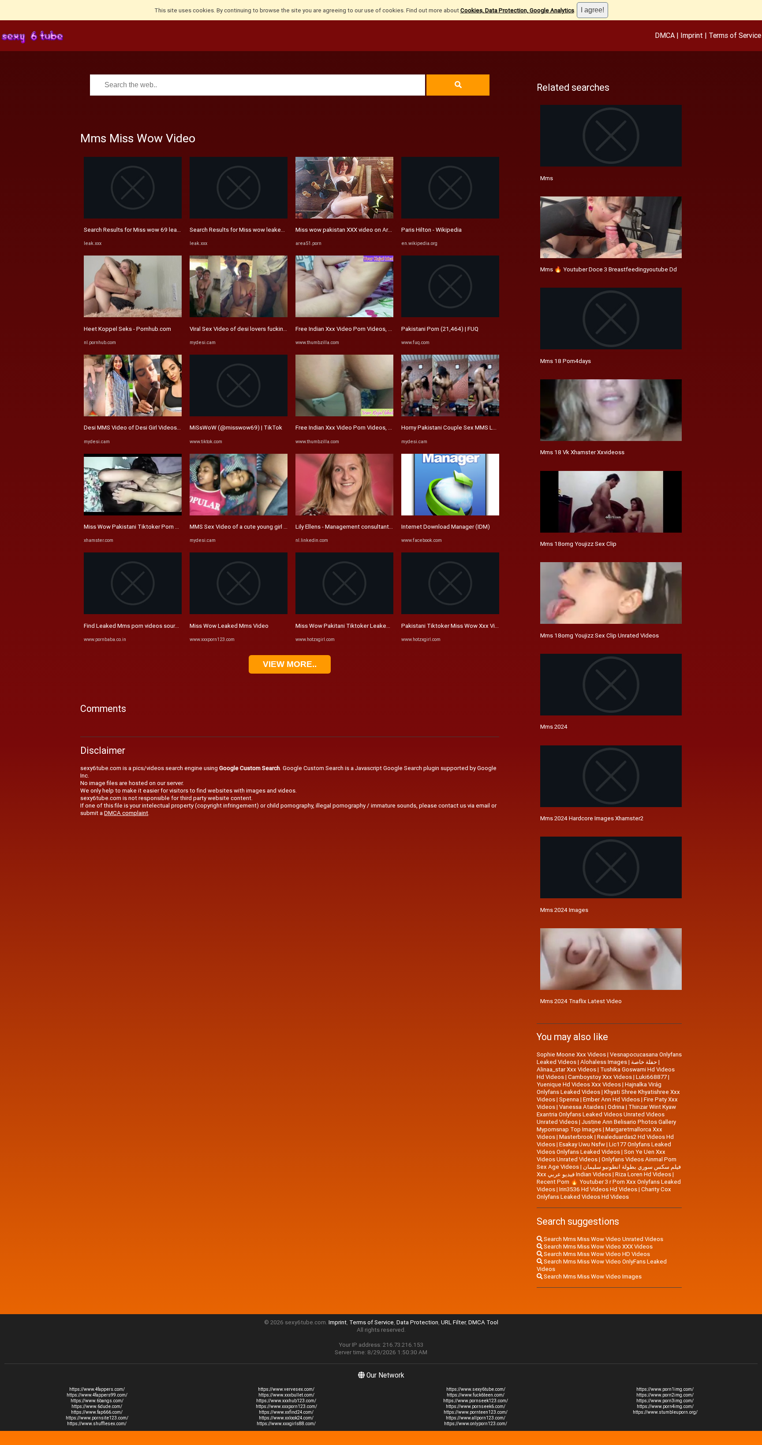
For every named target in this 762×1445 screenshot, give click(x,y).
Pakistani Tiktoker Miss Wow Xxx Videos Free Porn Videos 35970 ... (490, 626)
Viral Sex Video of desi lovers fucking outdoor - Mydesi (261, 329)
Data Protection (417, 1322)
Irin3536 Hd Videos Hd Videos (598, 1189)
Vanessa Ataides (581, 1107)
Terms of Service (735, 35)
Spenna (569, 1099)
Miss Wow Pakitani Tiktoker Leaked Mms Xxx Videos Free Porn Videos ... (391, 626)
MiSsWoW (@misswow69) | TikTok (236, 427)
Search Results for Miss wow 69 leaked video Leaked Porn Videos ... (173, 229)
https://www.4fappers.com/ (97, 1389)
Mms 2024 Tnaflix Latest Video (581, 1001)
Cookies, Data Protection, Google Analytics (517, 10)
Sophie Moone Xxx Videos (571, 1054)
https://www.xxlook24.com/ (286, 1418)
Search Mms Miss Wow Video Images (592, 1276)
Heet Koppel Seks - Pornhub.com (127, 329)
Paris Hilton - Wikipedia (431, 229)
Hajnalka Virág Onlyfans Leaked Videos (599, 1088)
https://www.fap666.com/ (97, 1412)
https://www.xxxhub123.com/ (286, 1401)
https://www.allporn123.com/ (475, 1418)
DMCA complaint (126, 813)
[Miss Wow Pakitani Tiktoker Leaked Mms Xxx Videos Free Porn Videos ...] (344, 612)
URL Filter (453, 1322)
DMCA (665, 35)
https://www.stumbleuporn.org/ (665, 1412)
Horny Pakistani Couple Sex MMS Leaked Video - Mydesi (475, 427)
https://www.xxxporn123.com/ (286, 1406)
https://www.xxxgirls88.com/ (286, 1423)
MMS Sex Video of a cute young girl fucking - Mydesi (258, 526)
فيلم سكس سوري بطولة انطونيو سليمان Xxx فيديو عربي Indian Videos (609, 1170)
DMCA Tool (483, 1322)
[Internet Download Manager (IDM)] (450, 513)
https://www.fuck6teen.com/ (475, 1395)
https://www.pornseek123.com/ (475, 1401)
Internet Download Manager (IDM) (445, 526)
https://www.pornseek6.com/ (475, 1406)
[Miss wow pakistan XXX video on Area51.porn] (344, 216)
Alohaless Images (603, 1062)
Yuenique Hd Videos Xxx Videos (579, 1084)
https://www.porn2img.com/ (665, 1395)
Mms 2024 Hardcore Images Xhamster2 (591, 818)
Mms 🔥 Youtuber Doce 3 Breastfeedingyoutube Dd (608, 269)
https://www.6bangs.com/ (97, 1401)
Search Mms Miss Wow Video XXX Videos (597, 1246)
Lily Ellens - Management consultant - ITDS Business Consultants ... (382, 526)
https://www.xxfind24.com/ (286, 1412)
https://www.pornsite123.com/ (97, 1418)
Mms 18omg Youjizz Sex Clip (578, 544)
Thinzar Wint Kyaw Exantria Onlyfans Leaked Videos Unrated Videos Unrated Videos (606, 1114)
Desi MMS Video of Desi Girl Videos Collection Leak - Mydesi (163, 427)
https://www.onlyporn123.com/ (475, 1423)
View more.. (290, 664)
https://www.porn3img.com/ (665, 1401)
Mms (546, 178)
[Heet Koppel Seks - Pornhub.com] (133, 315)
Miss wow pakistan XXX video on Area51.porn (355, 229)
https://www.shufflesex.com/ (97, 1423)
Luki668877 (651, 1077)
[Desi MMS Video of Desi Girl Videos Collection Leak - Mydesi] (133, 414)
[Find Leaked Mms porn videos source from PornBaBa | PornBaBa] (133, 612)
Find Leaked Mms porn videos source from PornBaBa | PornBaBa (168, 626)
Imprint (691, 35)
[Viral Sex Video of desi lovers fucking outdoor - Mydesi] (239, 315)
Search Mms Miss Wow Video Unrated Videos (602, 1239)
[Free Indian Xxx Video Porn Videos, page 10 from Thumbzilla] (344, 315)
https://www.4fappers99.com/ (97, 1395)
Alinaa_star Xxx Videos (566, 1069)
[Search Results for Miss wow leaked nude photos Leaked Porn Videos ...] (239, 216)
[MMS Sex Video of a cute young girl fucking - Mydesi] (239, 513)
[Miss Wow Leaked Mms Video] (239, 612)
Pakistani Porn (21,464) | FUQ (439, 329)
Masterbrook (576, 1137)
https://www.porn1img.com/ (665, 1389)
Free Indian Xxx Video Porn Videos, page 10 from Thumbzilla (374, 329)
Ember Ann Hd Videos (611, 1099)
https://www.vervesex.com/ (286, 1389)
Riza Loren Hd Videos (643, 1174)
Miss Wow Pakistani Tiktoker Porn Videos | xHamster (153, 526)
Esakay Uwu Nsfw (582, 1144)
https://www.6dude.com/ (96, 1406)
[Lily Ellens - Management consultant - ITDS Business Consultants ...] (344, 513)
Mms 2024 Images (564, 910)
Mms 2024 (554, 726)
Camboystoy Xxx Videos (600, 1077)
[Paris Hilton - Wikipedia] (450, 216)
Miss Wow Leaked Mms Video (229, 626)
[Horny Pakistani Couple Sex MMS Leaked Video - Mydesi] (450, 414)
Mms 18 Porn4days (565, 361)
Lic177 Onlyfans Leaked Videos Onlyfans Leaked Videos (604, 1148)
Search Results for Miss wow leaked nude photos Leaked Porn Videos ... (284, 229)
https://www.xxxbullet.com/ (286, 1395)
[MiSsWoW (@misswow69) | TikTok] (239, 414)
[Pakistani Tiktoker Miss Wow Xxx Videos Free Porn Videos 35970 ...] (450, 612)
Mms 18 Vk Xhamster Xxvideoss (582, 452)
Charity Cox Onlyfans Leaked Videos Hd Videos (604, 1193)
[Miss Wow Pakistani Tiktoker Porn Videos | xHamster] (133, 513)
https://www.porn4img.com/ (665, 1406)
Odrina (616, 1107)
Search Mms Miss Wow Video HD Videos (596, 1254)
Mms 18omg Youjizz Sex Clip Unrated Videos (599, 635)
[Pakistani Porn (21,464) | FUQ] (450, 315)
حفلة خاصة (644, 1062)
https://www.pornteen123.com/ (476, 1412)
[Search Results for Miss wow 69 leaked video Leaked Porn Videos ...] (133, 216)
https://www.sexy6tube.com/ (475, 1389)
